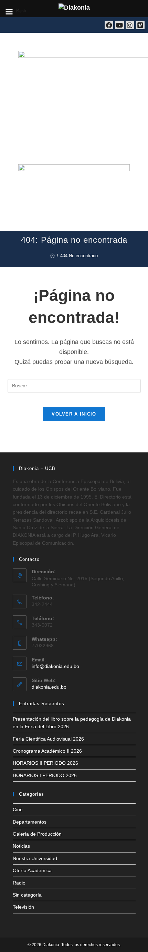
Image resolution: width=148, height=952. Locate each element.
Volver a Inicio (74, 414)
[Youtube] (119, 25)
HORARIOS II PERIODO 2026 (45, 763)
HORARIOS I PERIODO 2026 (45, 775)
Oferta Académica (32, 870)
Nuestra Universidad (35, 858)
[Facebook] (109, 25)
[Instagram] (130, 25)
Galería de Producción (37, 834)
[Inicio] (52, 255)
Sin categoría (27, 895)
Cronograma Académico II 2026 (47, 751)
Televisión (23, 907)
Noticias (21, 846)
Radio (19, 883)
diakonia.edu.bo (49, 687)
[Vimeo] (140, 25)
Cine (18, 809)
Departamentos (29, 822)
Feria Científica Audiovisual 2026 (48, 739)
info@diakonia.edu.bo (55, 666)
